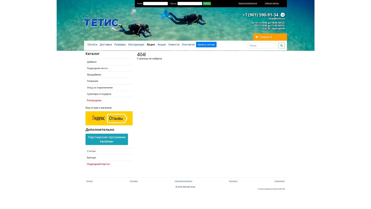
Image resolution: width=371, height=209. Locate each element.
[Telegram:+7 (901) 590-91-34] (283, 15)
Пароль (173, 3)
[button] (206, 44)
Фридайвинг (94, 74)
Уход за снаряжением (100, 87)
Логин (139, 3)
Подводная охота (97, 68)
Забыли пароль (272, 3)
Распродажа (94, 100)
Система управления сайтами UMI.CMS (271, 189)
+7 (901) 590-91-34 (260, 15)
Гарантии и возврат (183, 181)
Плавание (92, 81)
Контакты (233, 181)
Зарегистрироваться (247, 3)
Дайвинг (92, 61)
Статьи (91, 151)
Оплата (89, 181)
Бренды (91, 157)
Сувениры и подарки (99, 94)
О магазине (279, 181)
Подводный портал (98, 164)
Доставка (134, 181)
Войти (207, 3)
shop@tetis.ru (276, 18)
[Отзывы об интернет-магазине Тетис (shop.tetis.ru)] (109, 118)
